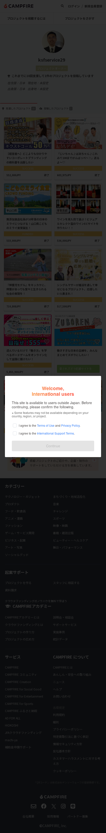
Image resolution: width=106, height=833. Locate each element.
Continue (53, 445)
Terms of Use (45, 425)
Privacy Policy (70, 425)
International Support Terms (55, 433)
